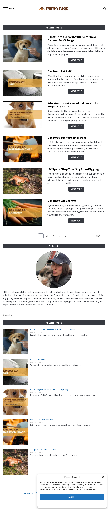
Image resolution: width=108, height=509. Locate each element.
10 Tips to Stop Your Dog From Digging (73, 169)
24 (67, 235)
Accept (72, 497)
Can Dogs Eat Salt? (60, 71)
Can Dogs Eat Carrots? (62, 200)
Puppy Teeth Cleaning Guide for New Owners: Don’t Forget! (52, 330)
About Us (28, 493)
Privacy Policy (72, 503)
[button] (102, 477)
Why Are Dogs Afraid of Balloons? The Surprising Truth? (51, 390)
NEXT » (99, 236)
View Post (76, 60)
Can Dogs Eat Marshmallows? (66, 137)
